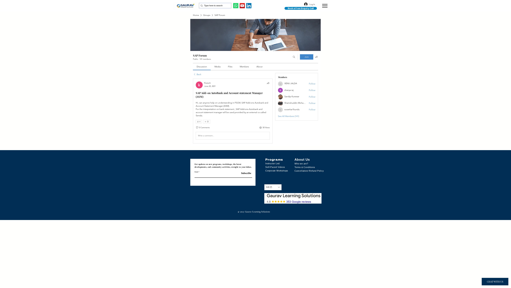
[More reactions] (206, 121)
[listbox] (273, 187)
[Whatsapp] (235, 5)
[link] (202, 66)
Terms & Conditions (304, 167)
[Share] (268, 83)
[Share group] (316, 56)
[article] (233, 111)
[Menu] (325, 6)
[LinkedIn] (248, 5)
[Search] (294, 57)
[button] (343, 7)
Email (196, 172)
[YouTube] (242, 5)
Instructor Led (272, 163)
